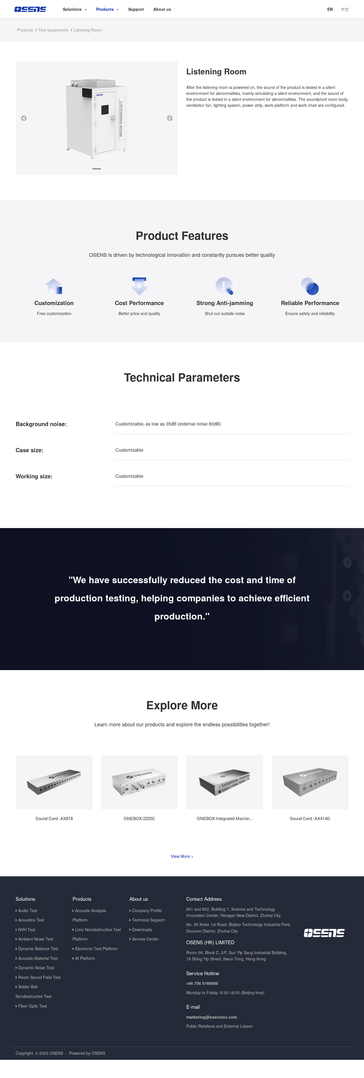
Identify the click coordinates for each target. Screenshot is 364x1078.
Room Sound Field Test (39, 977)
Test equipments (53, 30)
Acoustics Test (31, 920)
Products (25, 30)
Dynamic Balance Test (38, 948)
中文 (345, 9)
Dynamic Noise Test (36, 967)
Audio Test (27, 910)
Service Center (145, 939)
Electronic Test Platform (96, 948)
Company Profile (147, 910)
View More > (182, 856)
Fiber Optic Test (32, 1006)
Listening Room (88, 30)
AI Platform (85, 958)
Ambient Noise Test (35, 939)
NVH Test (26, 929)
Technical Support (148, 920)
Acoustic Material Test (38, 958)
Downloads (142, 929)
